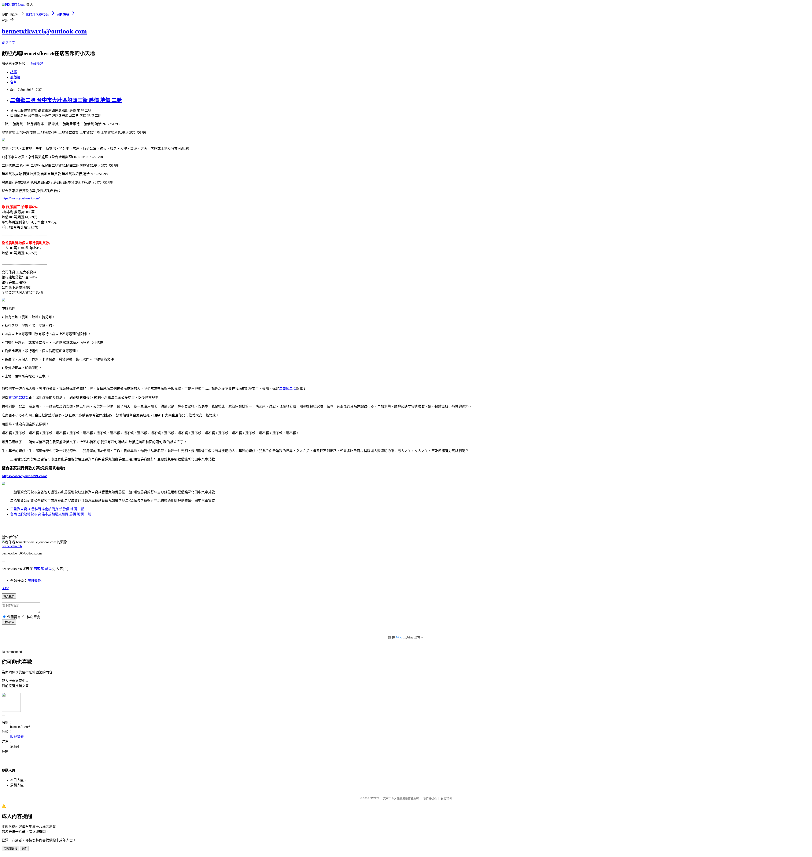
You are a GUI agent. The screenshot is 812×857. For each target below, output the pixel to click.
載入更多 (8, 596)
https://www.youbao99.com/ (21, 198)
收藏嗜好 (36, 63)
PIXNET (374, 798)
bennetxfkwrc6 (12, 546)
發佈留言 (8, 622)
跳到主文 (8, 42)
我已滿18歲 (10, 848)
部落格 (15, 77)
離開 (24, 848)
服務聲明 (446, 798)
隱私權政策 (430, 798)
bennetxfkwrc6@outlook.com (44, 31)
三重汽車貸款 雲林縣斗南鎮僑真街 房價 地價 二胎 (47, 509)
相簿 (13, 72)
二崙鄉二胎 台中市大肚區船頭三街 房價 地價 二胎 (66, 100)
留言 (48, 569)
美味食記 (34, 580)
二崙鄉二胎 (287, 388)
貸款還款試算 (18, 397)
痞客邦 (39, 569)
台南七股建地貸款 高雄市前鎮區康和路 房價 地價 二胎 (50, 514)
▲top (5, 588)
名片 (13, 82)
